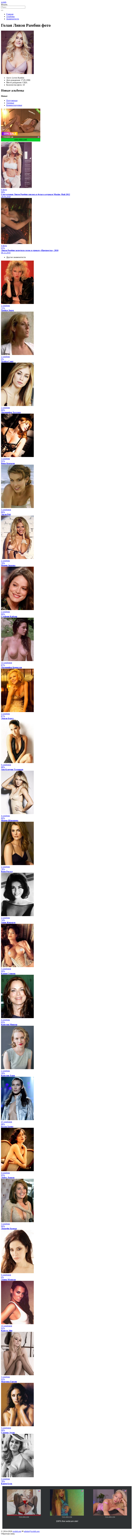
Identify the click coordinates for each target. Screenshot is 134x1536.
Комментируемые (14, 105)
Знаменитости (12, 19)
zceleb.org (17, 1531)
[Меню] (2, 10)
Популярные (12, 100)
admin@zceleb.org (32, 1531)
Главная (9, 14)
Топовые (10, 103)
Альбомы (10, 16)
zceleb (3, 2)
